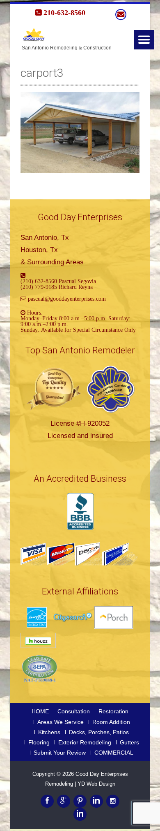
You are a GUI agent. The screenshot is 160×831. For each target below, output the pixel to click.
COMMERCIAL (113, 753)
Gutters (129, 742)
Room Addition (111, 722)
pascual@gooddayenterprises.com (67, 299)
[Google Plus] (63, 801)
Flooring (39, 742)
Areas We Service (60, 722)
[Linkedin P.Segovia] (80, 814)
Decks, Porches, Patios (99, 732)
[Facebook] (47, 801)
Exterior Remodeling (84, 742)
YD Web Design (96, 784)
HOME (40, 711)
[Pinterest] (80, 801)
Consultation (73, 711)
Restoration (113, 711)
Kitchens (49, 732)
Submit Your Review (60, 753)
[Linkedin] (96, 801)
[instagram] (112, 801)
